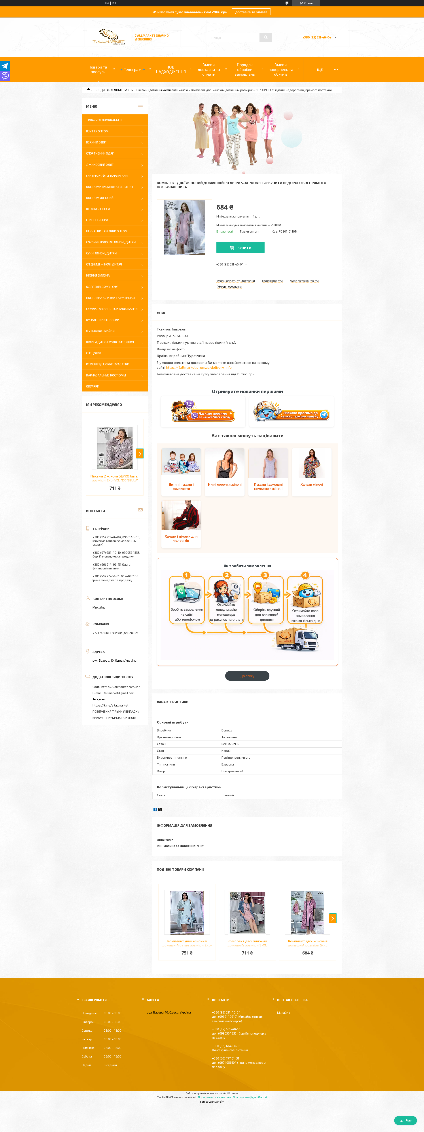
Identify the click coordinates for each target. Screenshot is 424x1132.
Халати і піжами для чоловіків (181, 539)
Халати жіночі (312, 484)
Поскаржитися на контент (214, 1097)
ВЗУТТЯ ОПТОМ (97, 131)
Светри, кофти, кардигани (107, 176)
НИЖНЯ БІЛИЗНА (98, 275)
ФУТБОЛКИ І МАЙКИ (100, 331)
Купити (244, 248)
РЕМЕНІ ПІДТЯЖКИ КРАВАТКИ (107, 364)
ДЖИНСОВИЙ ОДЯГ (100, 164)
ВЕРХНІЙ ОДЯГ (96, 142)
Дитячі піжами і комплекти (181, 487)
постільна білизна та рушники (110, 298)
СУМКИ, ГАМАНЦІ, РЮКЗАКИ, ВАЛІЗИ (112, 309)
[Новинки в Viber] (203, 411)
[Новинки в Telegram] (291, 411)
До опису (247, 676)
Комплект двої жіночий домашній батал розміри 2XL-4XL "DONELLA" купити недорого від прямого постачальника (187, 943)
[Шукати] (265, 37)
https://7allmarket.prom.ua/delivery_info (199, 367)
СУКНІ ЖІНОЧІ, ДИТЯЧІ (101, 253)
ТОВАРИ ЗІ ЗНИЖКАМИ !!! (104, 120)
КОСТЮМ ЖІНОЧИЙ (100, 198)
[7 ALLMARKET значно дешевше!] (109, 45)
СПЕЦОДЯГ (94, 353)
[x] (160, 810)
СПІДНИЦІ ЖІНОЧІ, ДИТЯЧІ (104, 264)
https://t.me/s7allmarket (111, 705)
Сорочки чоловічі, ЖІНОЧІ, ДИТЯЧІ (111, 242)
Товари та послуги (98, 69)
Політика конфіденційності (250, 1097)
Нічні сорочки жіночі (225, 484)
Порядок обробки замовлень (245, 69)
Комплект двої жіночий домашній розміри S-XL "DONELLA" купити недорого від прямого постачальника (247, 943)
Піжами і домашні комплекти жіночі (162, 90)
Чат (409, 1120)
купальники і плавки (102, 320)
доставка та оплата (251, 12)
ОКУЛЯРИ (92, 386)
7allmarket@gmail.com (118, 693)
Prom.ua (233, 1093)
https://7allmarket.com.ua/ (120, 687)
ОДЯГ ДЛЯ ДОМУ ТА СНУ (115, 90)
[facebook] (155, 810)
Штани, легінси (98, 209)
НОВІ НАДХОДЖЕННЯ (171, 69)
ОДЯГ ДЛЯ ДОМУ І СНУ (102, 286)
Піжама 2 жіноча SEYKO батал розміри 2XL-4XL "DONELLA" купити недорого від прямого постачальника (115, 478)
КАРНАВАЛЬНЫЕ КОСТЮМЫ (106, 375)
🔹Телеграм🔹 (132, 69)
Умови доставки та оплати (209, 69)
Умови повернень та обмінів (281, 69)
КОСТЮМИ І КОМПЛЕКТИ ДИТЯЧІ (109, 187)
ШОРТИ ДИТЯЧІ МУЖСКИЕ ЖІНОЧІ (110, 342)
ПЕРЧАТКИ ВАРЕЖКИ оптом (106, 231)
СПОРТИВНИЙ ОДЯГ (100, 153)
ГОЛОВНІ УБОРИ (97, 220)
